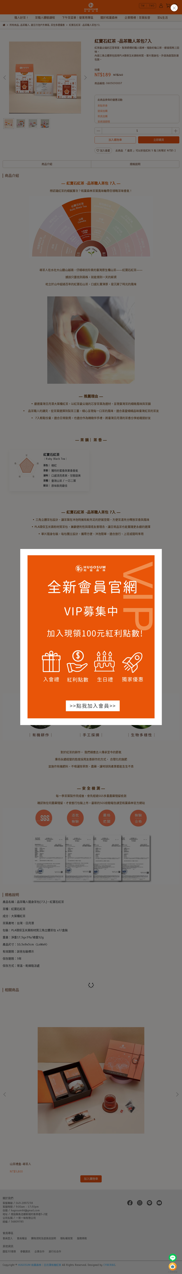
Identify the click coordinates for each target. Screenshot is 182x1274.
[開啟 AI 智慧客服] (173, 1266)
